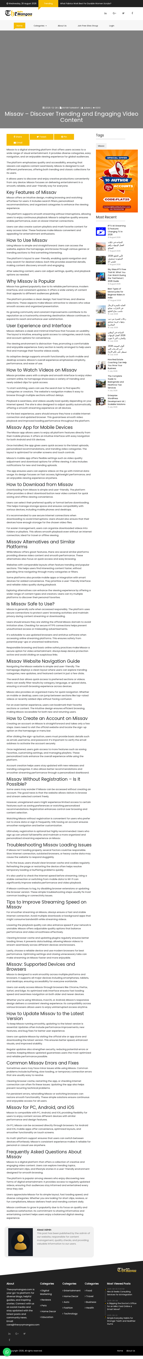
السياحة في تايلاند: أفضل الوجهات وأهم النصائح (116, 245)
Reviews (46, 1299)
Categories (41, 25)
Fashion (68, 1307)
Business (91, 1302)
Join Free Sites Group (88, 25)
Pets (44, 1305)
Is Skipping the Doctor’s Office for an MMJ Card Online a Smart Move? (121, 1306)
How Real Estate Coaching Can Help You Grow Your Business (117, 364)
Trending (48, 3)
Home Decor (48, 1311)
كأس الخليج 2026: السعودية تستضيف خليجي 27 (115, 258)
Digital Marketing (46, 1292)
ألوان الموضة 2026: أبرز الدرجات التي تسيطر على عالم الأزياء (117, 349)
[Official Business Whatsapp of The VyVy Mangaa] (7, 1352)
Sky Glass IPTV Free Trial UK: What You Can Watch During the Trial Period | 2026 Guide (117, 275)
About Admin (44, 1229)
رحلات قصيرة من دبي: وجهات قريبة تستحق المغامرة (117, 321)
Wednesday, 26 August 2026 (22, 3)
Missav (101, 146)
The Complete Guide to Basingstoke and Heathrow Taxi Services (116, 382)
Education (47, 1317)
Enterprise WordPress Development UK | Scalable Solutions (116, 400)
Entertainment (70, 107)
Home (19, 25)
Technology (70, 1313)
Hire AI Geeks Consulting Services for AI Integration (119, 1293)
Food (89, 1290)
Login (111, 25)
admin (87, 107)
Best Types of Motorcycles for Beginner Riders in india (116, 293)
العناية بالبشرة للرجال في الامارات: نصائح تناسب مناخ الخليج (116, 308)
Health (90, 1307)
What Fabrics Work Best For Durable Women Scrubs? (85, 3)
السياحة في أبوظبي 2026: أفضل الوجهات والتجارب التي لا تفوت (117, 335)
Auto (66, 1302)
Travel (89, 1296)
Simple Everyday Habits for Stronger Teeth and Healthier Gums (121, 1321)
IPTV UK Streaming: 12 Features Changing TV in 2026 (117, 230)
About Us (62, 25)
